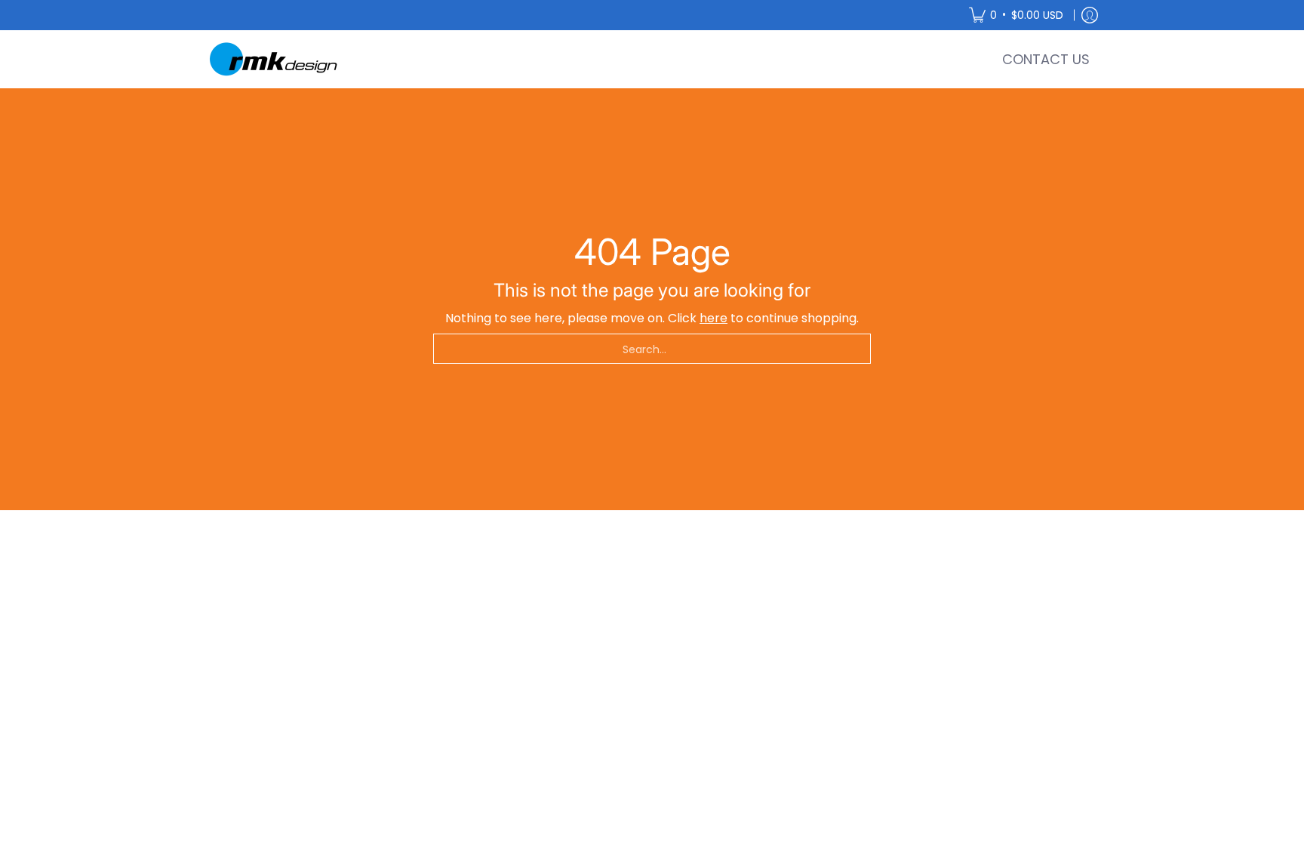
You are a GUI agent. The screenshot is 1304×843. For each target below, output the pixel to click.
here (713, 318)
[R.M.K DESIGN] (275, 59)
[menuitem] (1016, 15)
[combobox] (652, 349)
